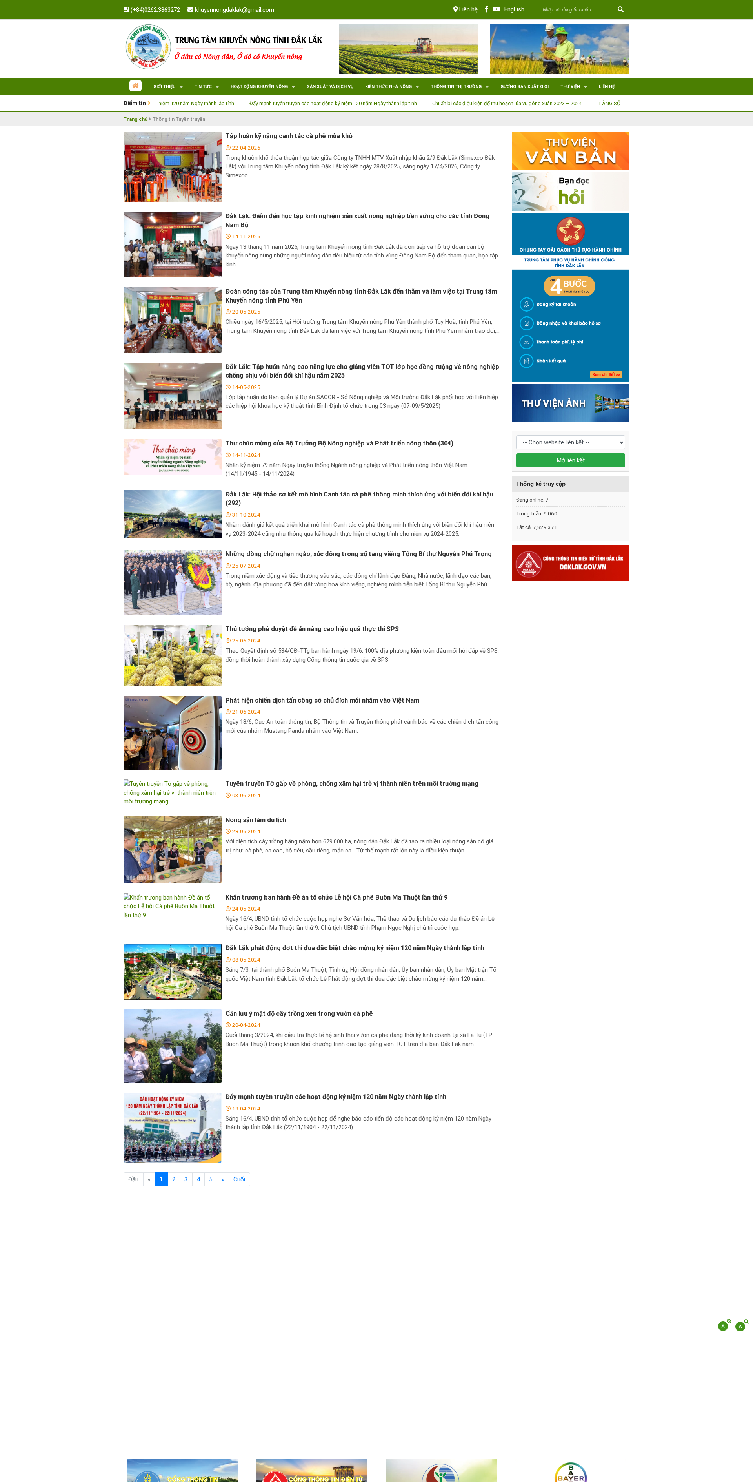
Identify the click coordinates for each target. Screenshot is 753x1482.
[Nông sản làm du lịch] (173, 849)
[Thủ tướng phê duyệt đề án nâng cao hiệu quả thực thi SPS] (173, 655)
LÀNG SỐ (554, 103)
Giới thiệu (164, 86)
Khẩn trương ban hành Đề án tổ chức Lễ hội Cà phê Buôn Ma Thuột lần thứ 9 (336, 897)
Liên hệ (468, 9)
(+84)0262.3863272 (154, 9)
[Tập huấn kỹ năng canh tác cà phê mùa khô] (173, 167)
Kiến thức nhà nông (388, 86)
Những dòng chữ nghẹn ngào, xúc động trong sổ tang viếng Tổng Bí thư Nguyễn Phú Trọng (359, 554)
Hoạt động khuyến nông (259, 86)
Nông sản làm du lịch (256, 820)
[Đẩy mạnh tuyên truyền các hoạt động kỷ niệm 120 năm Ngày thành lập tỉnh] (173, 1128)
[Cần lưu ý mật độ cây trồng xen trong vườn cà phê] (173, 1046)
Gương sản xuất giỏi (524, 86)
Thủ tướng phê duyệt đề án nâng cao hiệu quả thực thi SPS (312, 629)
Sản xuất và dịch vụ (330, 86)
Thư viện (570, 86)
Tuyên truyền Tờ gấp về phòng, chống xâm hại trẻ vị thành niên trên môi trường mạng (352, 783)
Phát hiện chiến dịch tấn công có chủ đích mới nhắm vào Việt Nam (322, 700)
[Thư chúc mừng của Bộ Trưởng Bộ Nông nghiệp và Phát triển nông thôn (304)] (173, 457)
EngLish (514, 9)
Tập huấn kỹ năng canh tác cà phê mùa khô (289, 136)
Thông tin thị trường (456, 86)
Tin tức (203, 86)
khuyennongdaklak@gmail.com (233, 9)
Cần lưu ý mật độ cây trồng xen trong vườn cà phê (299, 1013)
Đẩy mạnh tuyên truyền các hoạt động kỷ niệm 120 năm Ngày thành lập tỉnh (277, 103)
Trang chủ (135, 119)
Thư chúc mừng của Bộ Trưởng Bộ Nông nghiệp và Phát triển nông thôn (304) (339, 443)
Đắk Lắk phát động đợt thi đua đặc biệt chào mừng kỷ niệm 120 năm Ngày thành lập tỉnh (355, 948)
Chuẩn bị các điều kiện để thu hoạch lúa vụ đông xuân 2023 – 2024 (451, 103)
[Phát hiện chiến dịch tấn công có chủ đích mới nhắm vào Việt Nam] (173, 733)
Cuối (239, 1179)
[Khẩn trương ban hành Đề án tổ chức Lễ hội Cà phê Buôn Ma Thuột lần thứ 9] (173, 906)
